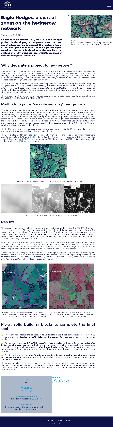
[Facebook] (54, 381)
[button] (91, 26)
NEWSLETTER (63, 421)
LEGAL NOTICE (48, 421)
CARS (32, 137)
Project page (26, 391)
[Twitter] (66, 381)
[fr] (69, 16)
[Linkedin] (60, 381)
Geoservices (29, 141)
